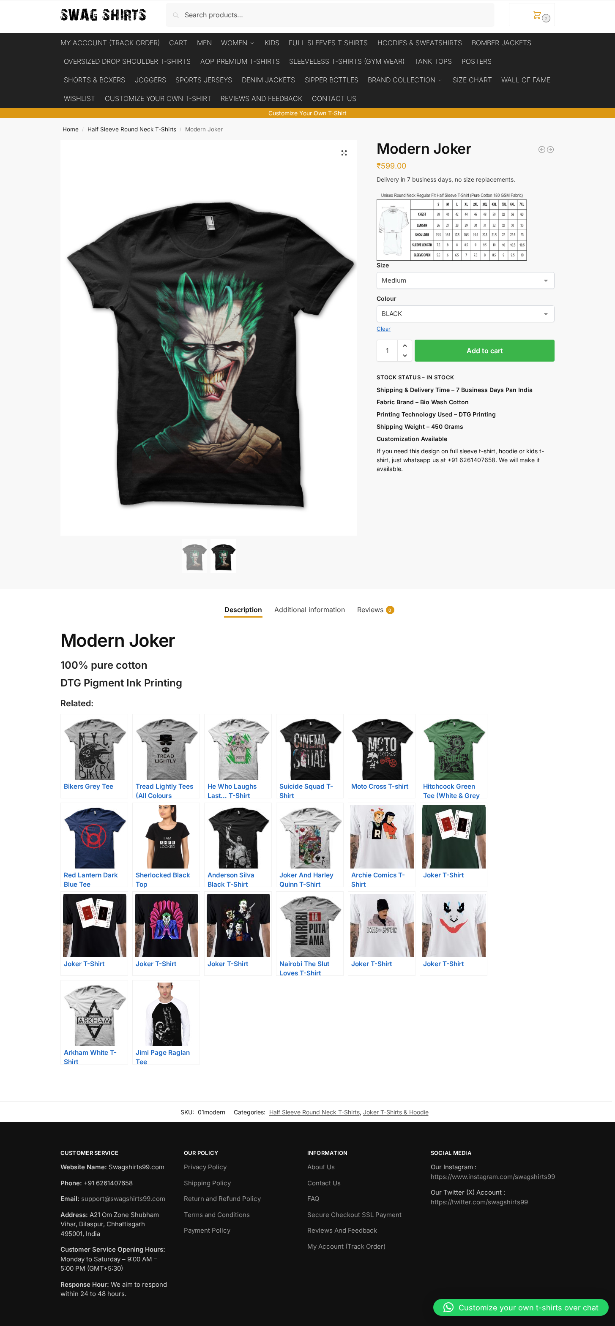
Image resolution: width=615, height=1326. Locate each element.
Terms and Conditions (217, 1215)
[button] (532, 14)
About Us (321, 1167)
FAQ (313, 1199)
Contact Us (324, 1183)
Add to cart (485, 350)
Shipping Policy (207, 1183)
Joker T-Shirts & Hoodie (396, 1112)
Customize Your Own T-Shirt (307, 113)
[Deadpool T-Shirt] (542, 149)
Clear (384, 328)
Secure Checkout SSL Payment (354, 1215)
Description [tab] (243, 609)
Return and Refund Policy (222, 1199)
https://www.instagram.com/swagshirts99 (493, 1177)
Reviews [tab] (374, 609)
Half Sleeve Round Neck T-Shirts (131, 129)
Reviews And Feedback (342, 1230)
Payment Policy (207, 1230)
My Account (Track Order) (346, 1246)
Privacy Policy (205, 1167)
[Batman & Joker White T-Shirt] (550, 149)
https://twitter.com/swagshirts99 (479, 1202)
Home (71, 129)
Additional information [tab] (309, 609)
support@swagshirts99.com (123, 1199)
